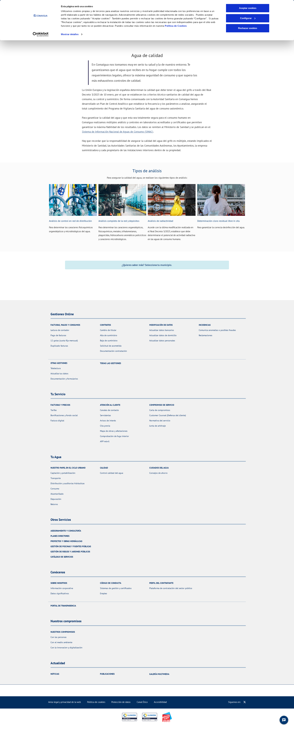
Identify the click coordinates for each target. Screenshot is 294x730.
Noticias (55, 674)
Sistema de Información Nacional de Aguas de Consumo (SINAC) (117, 131)
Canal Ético (142, 702)
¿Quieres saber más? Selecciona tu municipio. (147, 265)
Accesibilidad (160, 702)
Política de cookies (96, 702)
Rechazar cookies (247, 28)
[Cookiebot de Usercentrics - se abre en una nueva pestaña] (40, 34)
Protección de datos (120, 702)
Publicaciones (107, 674)
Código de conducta (110, 583)
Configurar (246, 18)
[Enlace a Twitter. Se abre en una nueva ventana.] (244, 702)
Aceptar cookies (247, 8)
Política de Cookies (176, 26)
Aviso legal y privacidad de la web (64, 702)
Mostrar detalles (70, 34)
